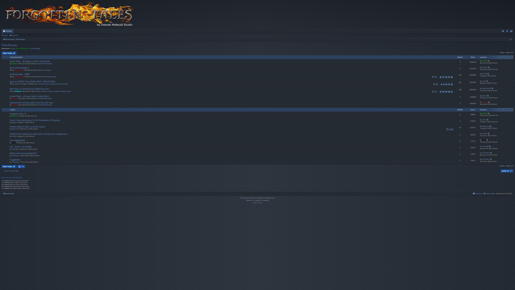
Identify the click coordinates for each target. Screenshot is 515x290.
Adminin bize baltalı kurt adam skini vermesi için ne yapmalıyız (39, 134)
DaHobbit (17, 91)
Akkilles (14, 63)
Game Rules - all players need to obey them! (30, 61)
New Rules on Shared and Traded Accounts (29, 88)
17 (443, 77)
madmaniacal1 (486, 88)
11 (449, 84)
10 (446, 84)
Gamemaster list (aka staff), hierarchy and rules (31, 102)
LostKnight (15, 149)
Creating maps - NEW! (20, 74)
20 (452, 77)
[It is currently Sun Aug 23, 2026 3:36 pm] (511, 39)
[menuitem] (503, 31)
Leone (13, 48)
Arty (252, 200)
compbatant (18, 70)
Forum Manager (35, 48)
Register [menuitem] (511, 31)
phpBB (250, 198)
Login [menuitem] (507, 31)
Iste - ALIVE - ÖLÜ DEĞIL (21, 146)
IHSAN (14, 136)
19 (449, 77)
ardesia (16, 84)
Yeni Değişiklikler (17, 140)
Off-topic (48, 70)
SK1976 (484, 74)
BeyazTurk (15, 129)
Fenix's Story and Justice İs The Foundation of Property (35, 120)
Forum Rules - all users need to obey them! (29, 96)
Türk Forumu (9, 45)
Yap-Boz (485, 133)
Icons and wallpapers (19, 67)
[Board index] (69, 14)
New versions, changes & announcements (54, 84)
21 (452, 92)
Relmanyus (485, 126)
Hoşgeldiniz (15, 159)
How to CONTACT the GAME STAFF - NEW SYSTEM (32, 81)
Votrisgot (485, 67)
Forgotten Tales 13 (18, 113)
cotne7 (484, 120)
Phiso (14, 143)
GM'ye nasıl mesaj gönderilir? (23, 153)
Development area (50, 76)
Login (6, 35)
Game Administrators (22, 48)
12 (452, 84)
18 (446, 77)
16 (440, 77)
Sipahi (14, 122)
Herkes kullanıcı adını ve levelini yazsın (27, 126)
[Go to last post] (489, 61)
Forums (9, 31)
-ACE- (484, 81)
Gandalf (14, 98)
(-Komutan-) (16, 155)
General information (45, 63)
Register (15, 35)
